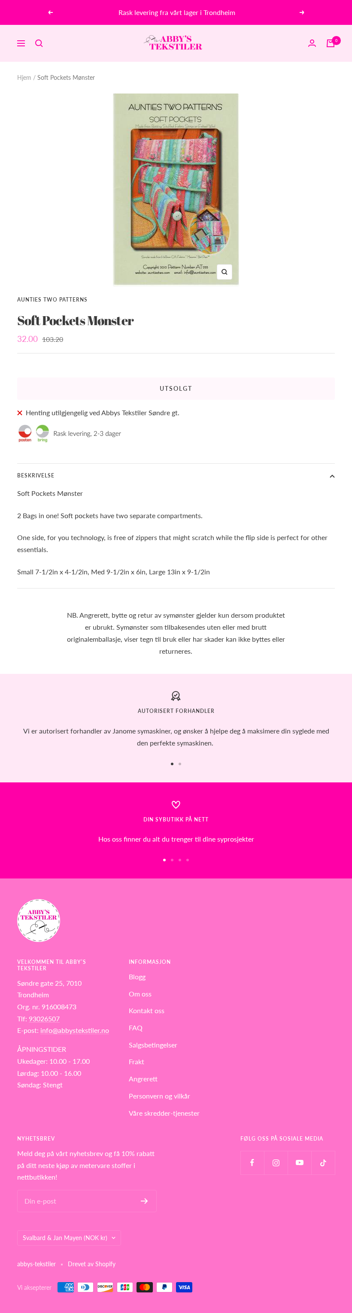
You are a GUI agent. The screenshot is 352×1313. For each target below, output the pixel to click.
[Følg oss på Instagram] (276, 1162)
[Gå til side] (172, 764)
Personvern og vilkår (159, 1096)
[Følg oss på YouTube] (299, 1162)
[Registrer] (144, 1201)
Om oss (140, 994)
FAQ (136, 1027)
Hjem (24, 77)
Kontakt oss (146, 1010)
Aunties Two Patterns (52, 299)
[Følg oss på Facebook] (252, 1162)
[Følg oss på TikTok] (323, 1162)
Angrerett (143, 1079)
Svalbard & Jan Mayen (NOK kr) (65, 1237)
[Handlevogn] (330, 43)
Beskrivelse (36, 475)
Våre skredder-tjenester (164, 1113)
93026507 (44, 1018)
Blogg (137, 976)
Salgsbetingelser (153, 1045)
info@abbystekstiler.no (74, 1030)
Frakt (136, 1061)
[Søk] (39, 43)
